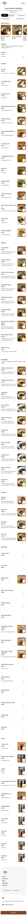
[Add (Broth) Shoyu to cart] (24, 581)
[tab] (4, 15)
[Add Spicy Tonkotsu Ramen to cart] (9, 33)
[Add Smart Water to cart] (24, 823)
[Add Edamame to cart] (24, 173)
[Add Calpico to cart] (24, 773)
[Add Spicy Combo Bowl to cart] (24, 422)
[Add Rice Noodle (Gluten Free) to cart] (24, 706)
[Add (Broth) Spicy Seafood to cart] (24, 669)
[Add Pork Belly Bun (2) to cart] (24, 86)
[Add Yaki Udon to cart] (24, 527)
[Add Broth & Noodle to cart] (24, 352)
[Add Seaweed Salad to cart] (24, 185)
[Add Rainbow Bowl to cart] (24, 460)
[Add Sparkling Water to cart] (24, 810)
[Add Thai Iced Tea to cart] (24, 748)
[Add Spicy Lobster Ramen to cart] (24, 340)
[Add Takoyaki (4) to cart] (24, 223)
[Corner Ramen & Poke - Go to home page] (4, 3)
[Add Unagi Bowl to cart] (24, 398)
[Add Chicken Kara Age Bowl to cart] (24, 385)
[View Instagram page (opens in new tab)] (3, 898)
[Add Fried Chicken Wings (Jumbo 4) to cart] (24, 210)
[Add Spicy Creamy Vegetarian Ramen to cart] (24, 327)
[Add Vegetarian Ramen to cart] (24, 315)
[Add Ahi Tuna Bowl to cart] (24, 410)
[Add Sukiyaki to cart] (24, 502)
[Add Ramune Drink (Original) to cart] (24, 761)
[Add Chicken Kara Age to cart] (24, 123)
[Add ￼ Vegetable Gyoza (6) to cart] (24, 160)
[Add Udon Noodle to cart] (24, 718)
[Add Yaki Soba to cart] (24, 514)
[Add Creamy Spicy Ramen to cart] (24, 302)
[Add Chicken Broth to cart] (24, 557)
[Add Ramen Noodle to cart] (24, 694)
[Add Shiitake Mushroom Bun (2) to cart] (24, 110)
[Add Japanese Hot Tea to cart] (24, 798)
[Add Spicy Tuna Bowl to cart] (24, 472)
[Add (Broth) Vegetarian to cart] (24, 644)
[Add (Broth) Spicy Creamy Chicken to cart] (24, 631)
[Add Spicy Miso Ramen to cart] (24, 290)
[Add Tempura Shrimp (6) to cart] (24, 198)
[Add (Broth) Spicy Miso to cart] (24, 619)
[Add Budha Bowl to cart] (24, 484)
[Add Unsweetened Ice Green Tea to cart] (24, 785)
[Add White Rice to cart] (24, 731)
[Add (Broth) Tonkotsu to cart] (24, 606)
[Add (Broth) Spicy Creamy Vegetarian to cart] (24, 656)
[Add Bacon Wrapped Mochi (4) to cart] (24, 135)
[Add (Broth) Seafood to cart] (24, 681)
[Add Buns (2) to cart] (24, 73)
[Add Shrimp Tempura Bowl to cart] (24, 373)
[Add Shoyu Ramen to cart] (24, 253)
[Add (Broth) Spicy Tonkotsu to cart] (24, 594)
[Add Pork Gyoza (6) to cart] (24, 148)
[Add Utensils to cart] (24, 57)
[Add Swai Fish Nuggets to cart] (24, 235)
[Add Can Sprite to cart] (24, 860)
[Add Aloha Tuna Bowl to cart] (24, 447)
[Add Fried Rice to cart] (24, 539)
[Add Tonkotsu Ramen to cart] (20, 33)
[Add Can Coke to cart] (24, 835)
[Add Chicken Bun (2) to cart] (24, 98)
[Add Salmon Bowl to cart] (24, 435)
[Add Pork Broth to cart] (24, 569)
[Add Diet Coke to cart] (24, 848)
